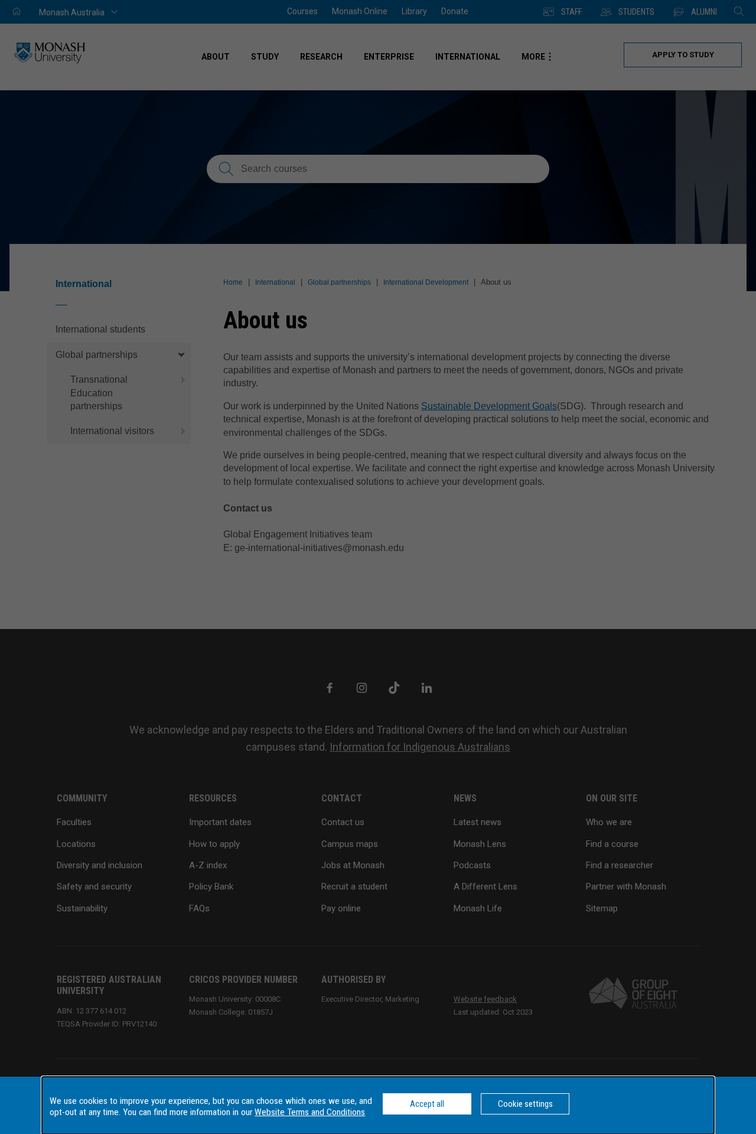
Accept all (427, 1104)
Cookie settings (525, 1104)
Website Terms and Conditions (310, 1112)
